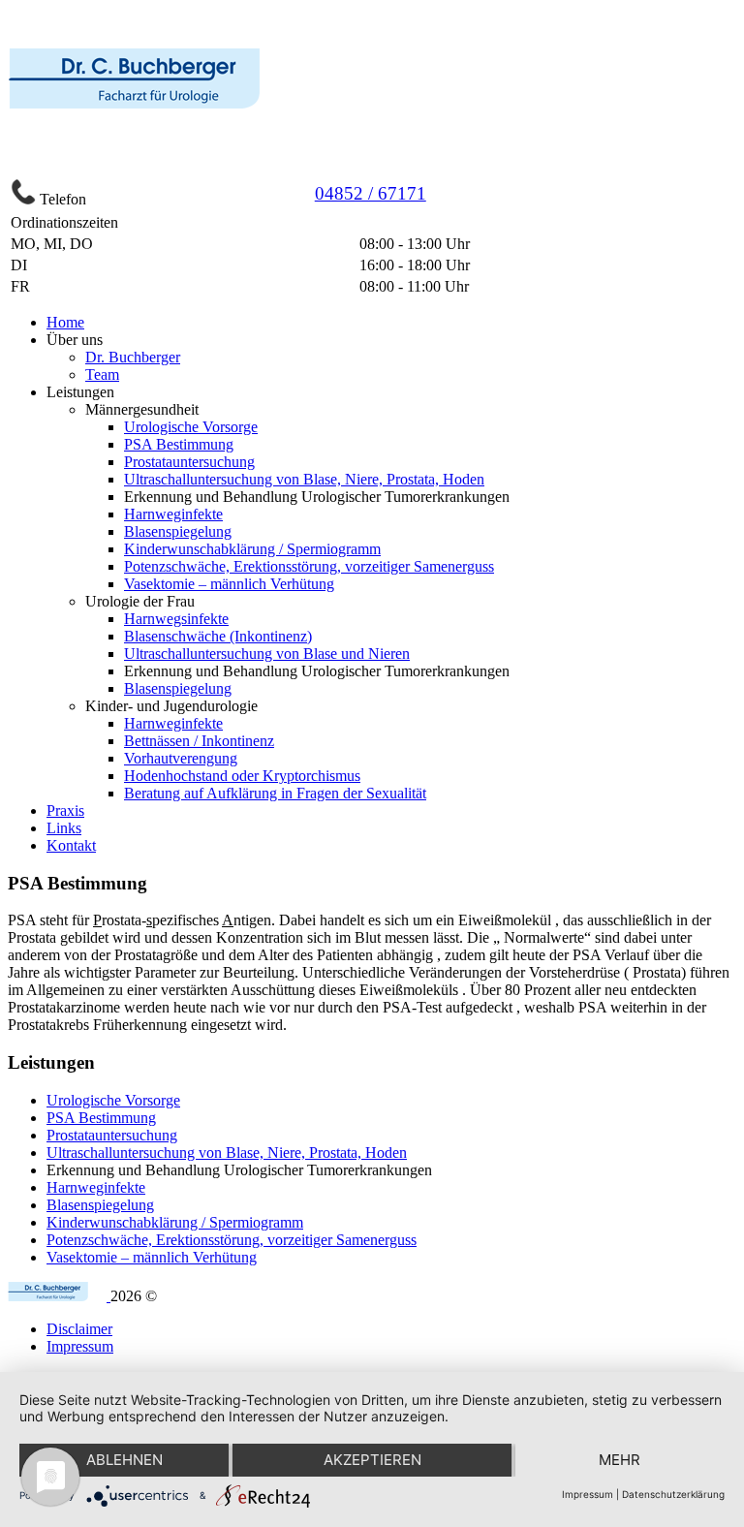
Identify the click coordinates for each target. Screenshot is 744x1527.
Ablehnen (124, 1459)
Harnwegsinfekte (176, 618)
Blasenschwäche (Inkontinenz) (218, 636)
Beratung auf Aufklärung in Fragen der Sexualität (275, 793)
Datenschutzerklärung (673, 1494)
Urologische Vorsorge (191, 427)
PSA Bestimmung (178, 444)
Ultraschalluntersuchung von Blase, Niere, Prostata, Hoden (304, 479)
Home (65, 322)
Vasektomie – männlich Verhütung (229, 584)
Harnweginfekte (173, 514)
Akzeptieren (372, 1459)
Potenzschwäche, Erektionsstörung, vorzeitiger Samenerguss (309, 566)
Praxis (65, 810)
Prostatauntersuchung (189, 461)
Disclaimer (79, 1329)
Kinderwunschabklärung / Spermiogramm (252, 549)
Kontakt (71, 845)
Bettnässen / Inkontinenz (199, 740)
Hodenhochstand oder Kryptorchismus (242, 775)
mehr (619, 1459)
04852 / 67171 (370, 193)
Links (63, 828)
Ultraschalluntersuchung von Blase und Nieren (267, 653)
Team (102, 374)
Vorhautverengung (180, 758)
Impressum (79, 1346)
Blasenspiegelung (178, 531)
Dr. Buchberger (132, 357)
